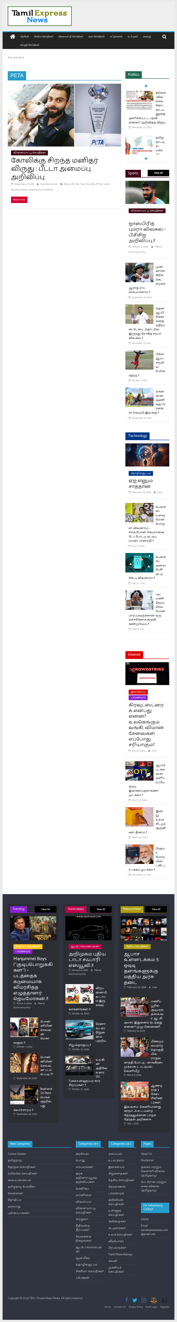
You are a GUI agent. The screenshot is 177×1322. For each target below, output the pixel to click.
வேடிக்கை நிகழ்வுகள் (84, 1238)
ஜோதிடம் (14, 1200)
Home (107, 1307)
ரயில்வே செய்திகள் (23, 1173)
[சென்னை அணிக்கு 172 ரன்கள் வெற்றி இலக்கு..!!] (139, 390)
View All (158, 173)
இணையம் (138, 692)
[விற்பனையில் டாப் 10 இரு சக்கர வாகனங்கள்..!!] (79, 986)
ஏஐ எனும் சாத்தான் (141, 483)
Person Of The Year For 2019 (79, 184)
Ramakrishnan (49, 184)
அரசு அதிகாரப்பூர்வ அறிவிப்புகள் (86, 1177)
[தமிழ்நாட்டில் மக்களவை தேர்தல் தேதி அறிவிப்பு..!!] (139, 138)
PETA (99, 184)
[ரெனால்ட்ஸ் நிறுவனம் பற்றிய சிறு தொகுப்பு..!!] (79, 1021)
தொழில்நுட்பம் (141, 473)
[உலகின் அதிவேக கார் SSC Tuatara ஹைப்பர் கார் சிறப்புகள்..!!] (79, 1057)
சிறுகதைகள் (118, 1173)
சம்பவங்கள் (85, 1167)
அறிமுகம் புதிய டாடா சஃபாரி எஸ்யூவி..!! (87, 959)
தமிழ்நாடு (15, 1160)
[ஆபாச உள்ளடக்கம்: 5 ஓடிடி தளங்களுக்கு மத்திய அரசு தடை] (144, 918)
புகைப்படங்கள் (19, 1213)
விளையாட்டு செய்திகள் (70, 36)
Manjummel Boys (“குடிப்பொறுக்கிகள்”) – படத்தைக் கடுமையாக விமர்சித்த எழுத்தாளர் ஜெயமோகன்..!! (33, 979)
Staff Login (152, 1307)
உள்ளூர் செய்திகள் (30, 45)
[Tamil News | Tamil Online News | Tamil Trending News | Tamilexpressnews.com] (12, 37)
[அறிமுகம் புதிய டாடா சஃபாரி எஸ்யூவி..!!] (88, 918)
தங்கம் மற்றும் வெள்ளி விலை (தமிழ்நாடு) (153, 1171)
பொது (80, 1160)
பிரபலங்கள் (117, 1248)
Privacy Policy (136, 1307)
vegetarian (35, 190)
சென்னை (15, 1193)
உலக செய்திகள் (96, 36)
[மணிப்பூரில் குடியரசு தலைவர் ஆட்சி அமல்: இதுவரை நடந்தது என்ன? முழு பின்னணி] (135, 999)
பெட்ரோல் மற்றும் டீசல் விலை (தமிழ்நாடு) (153, 1186)
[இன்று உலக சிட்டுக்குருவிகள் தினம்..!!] (139, 810)
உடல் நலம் (133, 36)
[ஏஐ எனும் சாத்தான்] (147, 446)
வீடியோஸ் (116, 1241)
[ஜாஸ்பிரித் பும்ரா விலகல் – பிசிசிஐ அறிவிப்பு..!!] (147, 183)
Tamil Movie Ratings (120, 1254)
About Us (146, 1154)
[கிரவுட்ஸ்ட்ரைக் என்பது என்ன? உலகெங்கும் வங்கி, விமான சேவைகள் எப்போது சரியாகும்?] (147, 665)
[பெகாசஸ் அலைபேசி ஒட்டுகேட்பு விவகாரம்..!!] (139, 556)
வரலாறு (147, 36)
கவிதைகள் (117, 1221)
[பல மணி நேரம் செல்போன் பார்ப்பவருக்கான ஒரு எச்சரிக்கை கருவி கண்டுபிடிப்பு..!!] (139, 593)
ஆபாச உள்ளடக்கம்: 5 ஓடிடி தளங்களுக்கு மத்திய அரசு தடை (141, 968)
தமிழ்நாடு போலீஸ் (21, 1187)
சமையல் (115, 1154)
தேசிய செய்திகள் (137, 946)
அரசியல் (24, 36)
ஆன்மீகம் (83, 1258)
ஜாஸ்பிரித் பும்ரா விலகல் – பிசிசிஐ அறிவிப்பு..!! (147, 232)
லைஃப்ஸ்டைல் (19, 1180)
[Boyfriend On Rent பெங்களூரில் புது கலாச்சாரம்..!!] (24, 1086)
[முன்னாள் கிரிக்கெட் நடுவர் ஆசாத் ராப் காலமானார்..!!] (139, 265)
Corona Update (17, 1154)
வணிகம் (82, 1188)
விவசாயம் (84, 1202)
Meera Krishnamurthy (29, 1005)
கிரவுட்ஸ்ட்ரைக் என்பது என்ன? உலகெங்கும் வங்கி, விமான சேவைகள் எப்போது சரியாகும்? (146, 725)
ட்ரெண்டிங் (138, 697)
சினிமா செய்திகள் (43, 36)
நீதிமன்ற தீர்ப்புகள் (83, 1228)
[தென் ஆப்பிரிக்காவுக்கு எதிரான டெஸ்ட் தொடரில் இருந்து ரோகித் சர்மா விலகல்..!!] (139, 307)
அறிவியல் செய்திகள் (116, 1202)
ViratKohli (47, 190)
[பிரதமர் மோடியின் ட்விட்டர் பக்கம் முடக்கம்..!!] (139, 847)
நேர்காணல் (117, 1187)
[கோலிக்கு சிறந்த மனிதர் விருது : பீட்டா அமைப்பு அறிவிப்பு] (64, 86)
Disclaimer (147, 1160)
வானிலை (84, 1195)
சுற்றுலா (82, 1219)
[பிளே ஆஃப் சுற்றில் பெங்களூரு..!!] (139, 353)
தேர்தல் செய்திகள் (22, 1167)
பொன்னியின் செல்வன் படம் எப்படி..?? (46, 1066)
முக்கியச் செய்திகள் (116, 1269)
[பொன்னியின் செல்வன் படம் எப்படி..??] (24, 1055)
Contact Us (120, 1307)
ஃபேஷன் (83, 1278)
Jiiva (160, 492)
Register (164, 1307)
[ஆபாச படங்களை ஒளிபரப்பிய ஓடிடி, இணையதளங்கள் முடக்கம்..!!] (139, 764)
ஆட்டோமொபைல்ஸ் (85, 946)
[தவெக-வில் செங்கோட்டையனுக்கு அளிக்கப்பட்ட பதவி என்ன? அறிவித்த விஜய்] (139, 93)
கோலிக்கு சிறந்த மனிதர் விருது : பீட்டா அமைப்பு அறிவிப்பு (54, 169)
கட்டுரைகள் (116, 36)
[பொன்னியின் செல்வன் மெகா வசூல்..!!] (24, 1019)
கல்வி (112, 1261)
